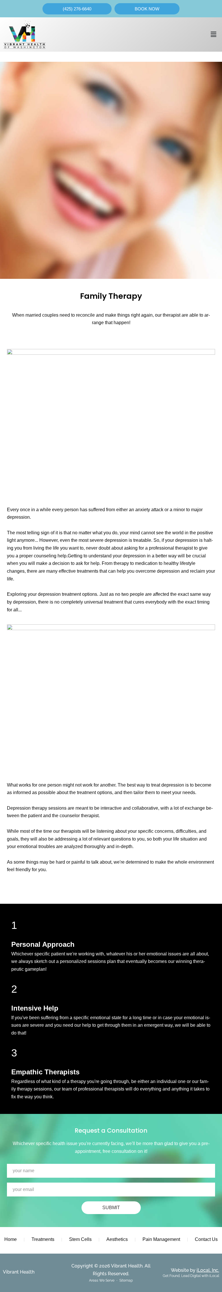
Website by (195, 1270)
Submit (111, 1207)
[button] (213, 34)
